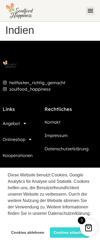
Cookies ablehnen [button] (27, 232)
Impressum (56, 135)
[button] (8, 220)
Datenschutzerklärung (67, 148)
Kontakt (53, 122)
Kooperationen (18, 155)
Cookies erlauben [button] (70, 232)
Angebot (11, 123)
